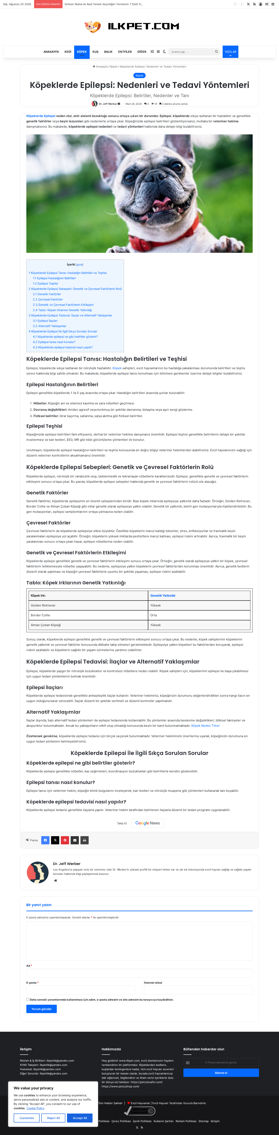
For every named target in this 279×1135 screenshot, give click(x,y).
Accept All (80, 1118)
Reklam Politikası (186, 1121)
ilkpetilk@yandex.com (60, 1060)
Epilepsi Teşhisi (45, 283)
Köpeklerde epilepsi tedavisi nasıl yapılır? (63, 347)
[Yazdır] (84, 840)
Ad (29, 965)
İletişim (215, 1121)
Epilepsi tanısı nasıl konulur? (54, 342)
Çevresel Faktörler (48, 299)
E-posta (32, 982)
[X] (55, 840)
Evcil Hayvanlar (140, 1103)
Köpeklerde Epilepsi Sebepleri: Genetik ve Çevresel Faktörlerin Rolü (75, 288)
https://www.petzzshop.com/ (120, 1086)
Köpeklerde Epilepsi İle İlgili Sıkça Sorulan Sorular (63, 331)
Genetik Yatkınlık (162, 595)
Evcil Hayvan (160, 1103)
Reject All (53, 1118)
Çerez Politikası (121, 1121)
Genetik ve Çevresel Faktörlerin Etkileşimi (63, 304)
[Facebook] (45, 840)
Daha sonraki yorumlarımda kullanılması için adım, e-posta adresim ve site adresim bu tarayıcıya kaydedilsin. (102, 999)
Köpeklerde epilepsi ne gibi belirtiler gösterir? (65, 336)
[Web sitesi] (55, 880)
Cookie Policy (36, 1108)
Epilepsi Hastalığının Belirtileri (54, 278)
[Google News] (147, 823)
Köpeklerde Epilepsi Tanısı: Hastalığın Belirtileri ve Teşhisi (68, 272)
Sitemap (204, 1121)
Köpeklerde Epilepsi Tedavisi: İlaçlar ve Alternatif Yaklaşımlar (70, 315)
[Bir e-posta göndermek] (119, 103)
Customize (27, 1118)
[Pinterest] (65, 840)
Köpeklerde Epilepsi (40, 116)
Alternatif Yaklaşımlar (49, 326)
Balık (108, 51)
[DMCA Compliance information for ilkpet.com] (139, 1114)
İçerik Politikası (142, 1121)
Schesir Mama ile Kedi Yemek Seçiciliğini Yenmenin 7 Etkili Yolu (104, 4)
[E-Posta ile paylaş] (75, 840)
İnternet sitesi (153, 982)
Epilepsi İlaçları (45, 320)
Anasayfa (51, 51)
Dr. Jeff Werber (108, 103)
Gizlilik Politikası (99, 1121)
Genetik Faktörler (47, 294)
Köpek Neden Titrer (205, 726)
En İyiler (125, 51)
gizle (79, 264)
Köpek (82, 51)
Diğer (141, 51)
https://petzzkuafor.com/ (147, 1082)
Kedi (68, 51)
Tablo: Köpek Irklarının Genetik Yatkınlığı (62, 310)
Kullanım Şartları (164, 1121)
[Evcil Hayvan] (139, 27)
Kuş (95, 51)
